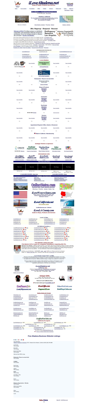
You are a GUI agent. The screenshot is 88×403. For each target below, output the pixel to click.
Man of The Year (30, 252)
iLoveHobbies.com (32, 308)
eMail (50, 271)
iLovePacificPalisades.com (64, 56)
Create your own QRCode (18, 272)
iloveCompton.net (16, 220)
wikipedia (46, 189)
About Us (71, 8)
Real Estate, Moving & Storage (60, 177)
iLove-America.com (33, 294)
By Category (32, 8)
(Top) (50, 226)
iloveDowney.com (16, 222)
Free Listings (48, 13)
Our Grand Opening (68, 151)
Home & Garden (37, 178)
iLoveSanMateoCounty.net (39, 239)
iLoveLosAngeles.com (26, 56)
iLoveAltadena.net (25, 54)
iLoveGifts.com (47, 302)
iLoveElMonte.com (17, 223)
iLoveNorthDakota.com (48, 297)
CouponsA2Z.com (63, 302)
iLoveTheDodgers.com (58, 322)
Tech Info (33, 270)
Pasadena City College (18, 47)
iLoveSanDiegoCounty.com (39, 234)
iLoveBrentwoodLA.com (44, 54)
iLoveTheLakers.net (48, 325)
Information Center (56, 151)
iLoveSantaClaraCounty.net (59, 229)
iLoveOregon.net (62, 297)
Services (51, 8)
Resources (46, 47)
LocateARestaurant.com (33, 303)
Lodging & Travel (37, 179)
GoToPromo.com (62, 315)
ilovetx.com (31, 297)
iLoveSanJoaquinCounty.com (40, 236)
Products (43, 151)
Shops (71, 10)
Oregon (48, 195)
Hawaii (50, 194)
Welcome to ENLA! (19, 31)
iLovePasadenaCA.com (26, 57)
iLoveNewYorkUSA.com (18, 297)
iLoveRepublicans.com (63, 294)
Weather (52, 24)
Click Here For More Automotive (44, 100)
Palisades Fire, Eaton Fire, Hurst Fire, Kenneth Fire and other (47, 43)
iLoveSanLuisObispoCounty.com (40, 238)
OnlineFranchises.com (48, 305)
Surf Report (67, 10)
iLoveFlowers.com (32, 302)
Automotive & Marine (18, 178)
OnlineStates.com (38, 269)
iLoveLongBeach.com (48, 219)
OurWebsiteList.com (33, 315)
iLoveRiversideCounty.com (39, 229)
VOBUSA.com (62, 312)
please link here (58, 248)
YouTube (48, 24)
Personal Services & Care (39, 180)
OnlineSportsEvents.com (18, 309)
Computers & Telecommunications (20, 180)
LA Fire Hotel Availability (48, 39)
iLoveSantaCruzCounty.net (59, 231)
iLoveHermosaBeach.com (34, 223)
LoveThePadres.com (48, 324)
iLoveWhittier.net (62, 223)
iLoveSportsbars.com (33, 305)
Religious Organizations (59, 178)
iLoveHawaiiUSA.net (63, 296)
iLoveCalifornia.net (25, 51)
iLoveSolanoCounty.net (59, 233)
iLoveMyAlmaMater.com (49, 309)
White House (35, 189)
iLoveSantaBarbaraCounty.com (65, 51)
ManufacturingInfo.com (18, 312)
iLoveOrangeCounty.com (39, 227)
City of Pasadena (16, 46)
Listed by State (68, 159)
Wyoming (46, 196)
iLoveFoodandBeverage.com (19, 303)
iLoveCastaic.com (63, 54)
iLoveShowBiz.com (48, 308)
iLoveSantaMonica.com (64, 57)
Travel (65, 8)
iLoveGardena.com (32, 220)
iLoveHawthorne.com (33, 222)
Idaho (53, 194)
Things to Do (58, 8)
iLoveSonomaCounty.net (59, 234)
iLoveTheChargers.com (38, 327)
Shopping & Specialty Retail (60, 180)
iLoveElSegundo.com (33, 219)
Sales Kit (58, 400)
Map (53, 189)
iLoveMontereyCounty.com (19, 238)
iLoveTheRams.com (58, 327)
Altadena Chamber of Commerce (20, 342)
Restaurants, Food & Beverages (60, 179)
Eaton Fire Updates (27, 47)
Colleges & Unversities (19, 159)
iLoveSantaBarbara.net (43, 57)
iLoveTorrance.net (63, 222)
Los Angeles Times (48, 37)
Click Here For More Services (44, 118)
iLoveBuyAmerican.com (18, 302)
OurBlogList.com (47, 315)
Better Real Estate (56, 112)
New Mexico (44, 195)
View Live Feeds (55, 44)
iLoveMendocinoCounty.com (19, 236)
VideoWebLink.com (63, 309)
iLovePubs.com (16, 305)
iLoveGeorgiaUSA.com (48, 296)
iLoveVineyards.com (48, 303)
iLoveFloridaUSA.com (33, 296)
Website (21, 66)
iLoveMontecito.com (43, 56)
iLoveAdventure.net (17, 308)
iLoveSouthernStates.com (49, 299)
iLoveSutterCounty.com (59, 238)
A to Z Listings (23, 8)
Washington (41, 196)
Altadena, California (66, 24)
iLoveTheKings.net (32, 325)
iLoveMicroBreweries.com (64, 303)
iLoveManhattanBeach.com (49, 222)
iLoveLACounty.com (43, 51)
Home (16, 8)
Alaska (34, 194)
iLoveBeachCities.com (63, 299)
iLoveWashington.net (17, 299)
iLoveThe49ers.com (17, 327)
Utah (52, 195)
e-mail (43, 13)
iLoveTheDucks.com (17, 328)
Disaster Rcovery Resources (37, 47)
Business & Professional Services (20, 179)
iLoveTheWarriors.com (63, 325)
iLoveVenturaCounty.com (59, 239)
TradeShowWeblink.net (18, 314)
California (42, 194)
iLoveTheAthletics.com (38, 322)
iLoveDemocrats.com (48, 294)
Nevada (39, 195)
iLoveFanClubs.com (33, 309)
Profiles (44, 8)
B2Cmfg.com (46, 312)
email (42, 251)
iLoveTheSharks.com (58, 328)
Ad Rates (52, 270)
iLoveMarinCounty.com (18, 234)
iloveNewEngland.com (33, 299)
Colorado (46, 194)
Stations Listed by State (32, 159)
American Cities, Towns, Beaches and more (43, 187)
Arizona (38, 194)
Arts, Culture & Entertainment (19, 177)
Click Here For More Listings (44, 108)
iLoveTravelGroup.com (63, 308)
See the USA (70, 5)
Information (35, 44)
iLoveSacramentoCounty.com (40, 231)
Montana (36, 195)
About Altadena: (38, 24)
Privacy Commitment (40, 270)
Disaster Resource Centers (39, 41)
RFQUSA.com (16, 315)
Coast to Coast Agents (32, 151)
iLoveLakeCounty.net (18, 233)
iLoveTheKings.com (38, 328)
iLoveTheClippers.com (17, 325)
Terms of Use (47, 270)
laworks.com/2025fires (28, 35)
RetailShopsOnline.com (64, 305)
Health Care (36, 177)
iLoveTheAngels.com (17, 322)
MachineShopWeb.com (33, 312)
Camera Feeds (41, 44)
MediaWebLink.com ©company (49, 269)
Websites (22, 151)
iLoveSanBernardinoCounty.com (40, 233)
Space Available (32, 63)
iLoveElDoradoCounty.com (19, 227)
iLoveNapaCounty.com (18, 239)
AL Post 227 (51, 252)
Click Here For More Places (44, 90)
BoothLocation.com (33, 314)
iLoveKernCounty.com (18, 229)
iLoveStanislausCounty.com (59, 236)
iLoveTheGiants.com (29, 324)
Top (44, 401)
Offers (39, 8)
